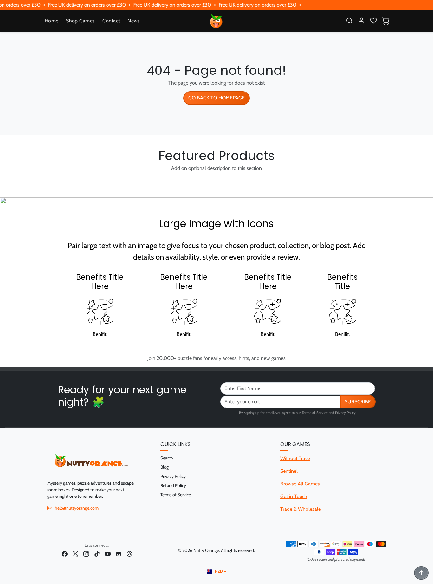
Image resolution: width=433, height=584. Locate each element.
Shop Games (80, 21)
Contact (111, 21)
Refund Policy (173, 485)
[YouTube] (107, 553)
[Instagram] (86, 553)
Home (51, 21)
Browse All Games (300, 484)
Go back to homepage (216, 98)
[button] (349, 20)
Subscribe (358, 402)
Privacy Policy (345, 412)
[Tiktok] (97, 553)
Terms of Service (315, 412)
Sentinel (289, 471)
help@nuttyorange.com (77, 508)
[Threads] (129, 553)
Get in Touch (293, 496)
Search (166, 458)
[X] (75, 553)
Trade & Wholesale (300, 509)
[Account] (361, 20)
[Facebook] (64, 553)
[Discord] (118, 553)
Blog (164, 467)
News (133, 21)
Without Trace (295, 458)
